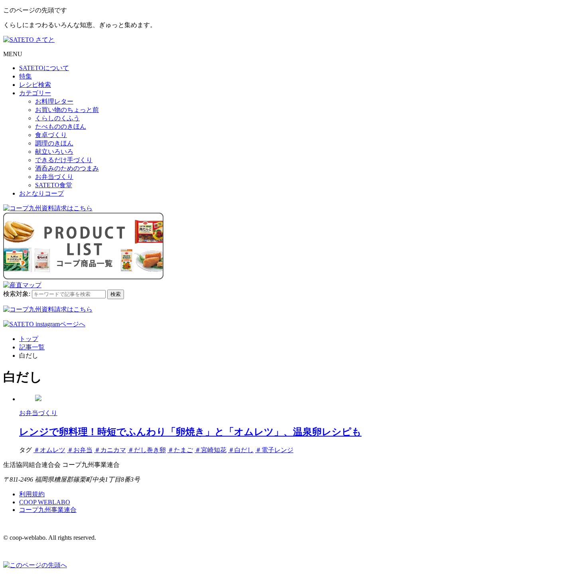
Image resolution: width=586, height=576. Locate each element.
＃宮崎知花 (210, 450)
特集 (25, 76)
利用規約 (32, 494)
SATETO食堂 (53, 185)
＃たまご (180, 450)
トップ (28, 338)
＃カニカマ (110, 450)
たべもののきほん (60, 126)
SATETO (44, 68)
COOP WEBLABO (44, 502)
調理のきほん (54, 143)
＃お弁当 (79, 450)
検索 (115, 294)
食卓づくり (51, 134)
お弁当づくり (54, 176)
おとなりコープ (41, 193)
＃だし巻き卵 (147, 450)
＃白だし (241, 450)
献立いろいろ (54, 151)
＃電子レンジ (274, 450)
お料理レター (54, 101)
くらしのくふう (57, 118)
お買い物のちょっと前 (67, 109)
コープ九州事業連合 (48, 509)
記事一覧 (32, 347)
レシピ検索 (35, 84)
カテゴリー (35, 93)
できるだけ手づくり (63, 160)
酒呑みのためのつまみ (67, 168)
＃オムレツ (49, 450)
